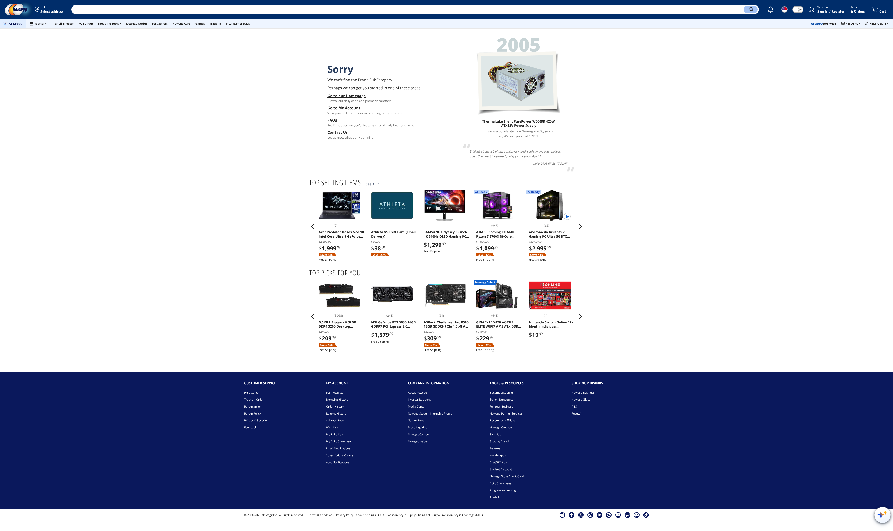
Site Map (495, 434)
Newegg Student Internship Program (431, 413)
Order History (335, 406)
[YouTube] (618, 515)
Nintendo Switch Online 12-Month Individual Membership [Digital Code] (551, 324)
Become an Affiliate (502, 420)
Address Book (335, 420)
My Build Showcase (338, 441)
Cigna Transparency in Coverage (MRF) (457, 515)
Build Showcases (500, 483)
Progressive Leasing (503, 490)
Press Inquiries (417, 427)
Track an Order (254, 400)
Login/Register (335, 393)
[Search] (751, 9)
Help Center (252, 393)
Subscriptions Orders (339, 455)
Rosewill (577, 413)
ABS (574, 406)
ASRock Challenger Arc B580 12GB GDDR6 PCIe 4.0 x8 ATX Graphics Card (446, 324)
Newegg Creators (501, 427)
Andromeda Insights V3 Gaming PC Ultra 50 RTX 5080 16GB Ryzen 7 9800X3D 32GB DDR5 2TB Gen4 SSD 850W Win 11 (551, 234)
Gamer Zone (416, 420)
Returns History (336, 413)
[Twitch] (627, 515)
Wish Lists (332, 427)
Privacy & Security (255, 420)
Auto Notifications (337, 462)
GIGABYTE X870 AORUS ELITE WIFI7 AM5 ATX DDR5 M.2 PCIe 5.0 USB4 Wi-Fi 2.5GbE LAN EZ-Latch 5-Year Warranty (498, 324)
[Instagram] (590, 515)
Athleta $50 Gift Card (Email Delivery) (393, 234)
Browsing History (337, 400)
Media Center (417, 406)
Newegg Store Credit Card (507, 476)
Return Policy (252, 413)
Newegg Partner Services (506, 413)
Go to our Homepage (346, 95)
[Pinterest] (609, 515)
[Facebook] (571, 515)
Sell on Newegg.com (503, 400)
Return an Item (253, 406)
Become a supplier (502, 393)
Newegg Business (583, 393)
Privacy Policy (344, 515)
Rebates (495, 448)
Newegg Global (581, 400)
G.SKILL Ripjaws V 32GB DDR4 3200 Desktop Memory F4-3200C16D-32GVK (337, 324)
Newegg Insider (418, 441)
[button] (49, 9)
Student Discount (501, 469)
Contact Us (337, 132)
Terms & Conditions (321, 515)
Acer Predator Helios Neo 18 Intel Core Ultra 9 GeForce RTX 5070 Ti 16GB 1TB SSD (341, 234)
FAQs (332, 120)
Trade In (495, 497)
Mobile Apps (498, 455)
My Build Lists (335, 434)
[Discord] (636, 515)
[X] (581, 515)
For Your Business (501, 406)
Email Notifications (338, 448)
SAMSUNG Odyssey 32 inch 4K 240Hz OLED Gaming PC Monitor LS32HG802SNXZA (445, 234)
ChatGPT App (498, 462)
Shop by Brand (499, 441)
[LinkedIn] (599, 515)
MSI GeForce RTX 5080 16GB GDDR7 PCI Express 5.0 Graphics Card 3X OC (393, 324)
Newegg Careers (419, 434)
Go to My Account (343, 107)
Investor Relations (419, 400)
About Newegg (417, 393)
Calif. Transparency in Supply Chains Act (404, 515)
